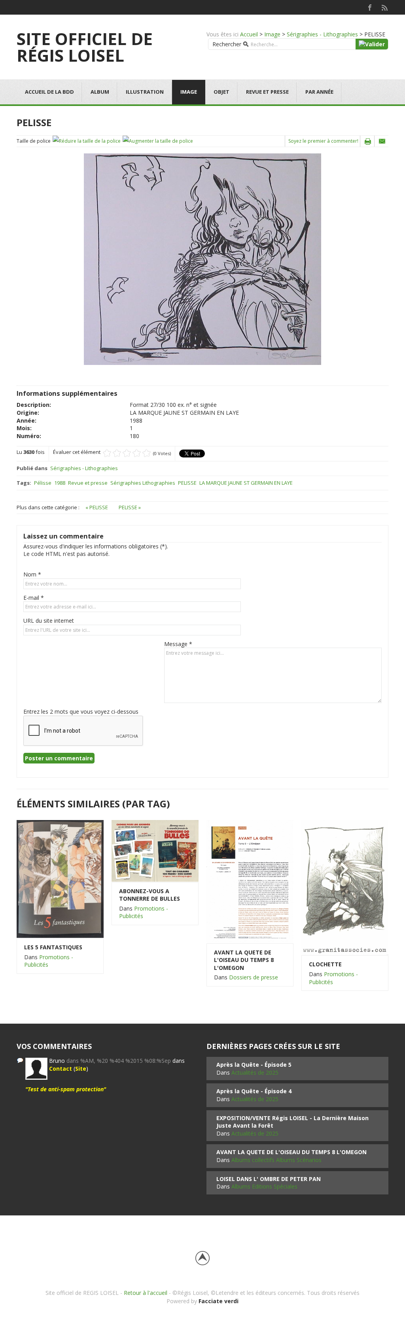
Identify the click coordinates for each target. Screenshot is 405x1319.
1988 (59, 482)
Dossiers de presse (253, 977)
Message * (178, 644)
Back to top (202, 1258)
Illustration (145, 91)
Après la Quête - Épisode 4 (253, 1091)
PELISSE (187, 482)
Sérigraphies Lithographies (142, 482)
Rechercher (226, 44)
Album (100, 91)
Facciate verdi (218, 1301)
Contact (60, 1068)
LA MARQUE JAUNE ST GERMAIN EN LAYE (246, 482)
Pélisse (42, 482)
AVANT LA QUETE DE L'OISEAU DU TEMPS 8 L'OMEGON (244, 960)
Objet (221, 91)
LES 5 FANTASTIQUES (53, 947)
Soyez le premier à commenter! (323, 141)
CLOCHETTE (325, 964)
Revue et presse (267, 91)
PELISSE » (130, 507)
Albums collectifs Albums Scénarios (276, 1160)
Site (80, 1068)
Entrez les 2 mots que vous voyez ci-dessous (80, 711)
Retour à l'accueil (145, 1292)
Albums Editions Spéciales (264, 1186)
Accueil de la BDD (49, 91)
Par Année (319, 91)
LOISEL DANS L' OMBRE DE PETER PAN (268, 1179)
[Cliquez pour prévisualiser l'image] (202, 259)
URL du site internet (48, 620)
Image (272, 34)
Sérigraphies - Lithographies (322, 34)
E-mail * (33, 597)
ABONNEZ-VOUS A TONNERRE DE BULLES (149, 895)
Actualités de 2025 (254, 1072)
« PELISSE (97, 507)
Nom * (32, 574)
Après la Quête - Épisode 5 (253, 1064)
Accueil (249, 34)
